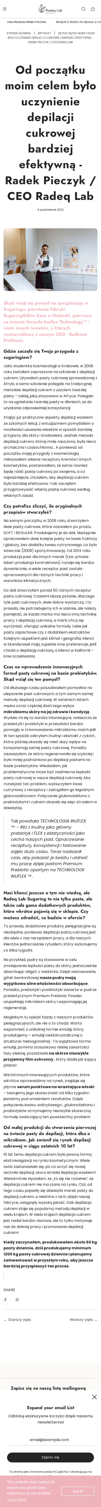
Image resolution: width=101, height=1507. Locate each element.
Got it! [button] (78, 1491)
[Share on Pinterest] (17, 1299)
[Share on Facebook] (5, 1299)
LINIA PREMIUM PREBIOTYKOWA (26, 22)
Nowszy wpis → (83, 1319)
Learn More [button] (17, 1500)
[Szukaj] (83, 9)
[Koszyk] (92, 9)
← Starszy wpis (17, 1319)
